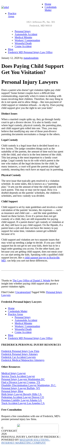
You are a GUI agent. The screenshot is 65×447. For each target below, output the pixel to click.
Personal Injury (23, 317)
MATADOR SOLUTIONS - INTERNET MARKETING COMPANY (25, 441)
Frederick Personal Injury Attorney (19, 354)
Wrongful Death (23, 329)
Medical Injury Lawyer (13, 373)
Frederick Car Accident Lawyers (18, 357)
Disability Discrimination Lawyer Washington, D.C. (28, 385)
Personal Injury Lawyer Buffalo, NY (20, 388)
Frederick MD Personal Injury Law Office (30, 338)
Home (11, 308)
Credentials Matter (17, 311)
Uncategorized (23, 292)
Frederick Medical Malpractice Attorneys (22, 360)
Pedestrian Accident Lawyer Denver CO (22, 397)
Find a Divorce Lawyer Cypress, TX (20, 382)
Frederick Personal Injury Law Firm (20, 351)
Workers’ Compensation (27, 326)
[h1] (5, 7)
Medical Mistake (23, 323)
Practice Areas (15, 314)
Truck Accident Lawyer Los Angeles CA (23, 403)
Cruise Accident (23, 332)
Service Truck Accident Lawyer (18, 376)
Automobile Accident (26, 320)
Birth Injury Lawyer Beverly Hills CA (21, 394)
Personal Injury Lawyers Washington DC (23, 379)
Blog (10, 335)
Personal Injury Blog (12, 391)
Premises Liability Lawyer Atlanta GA (21, 400)
